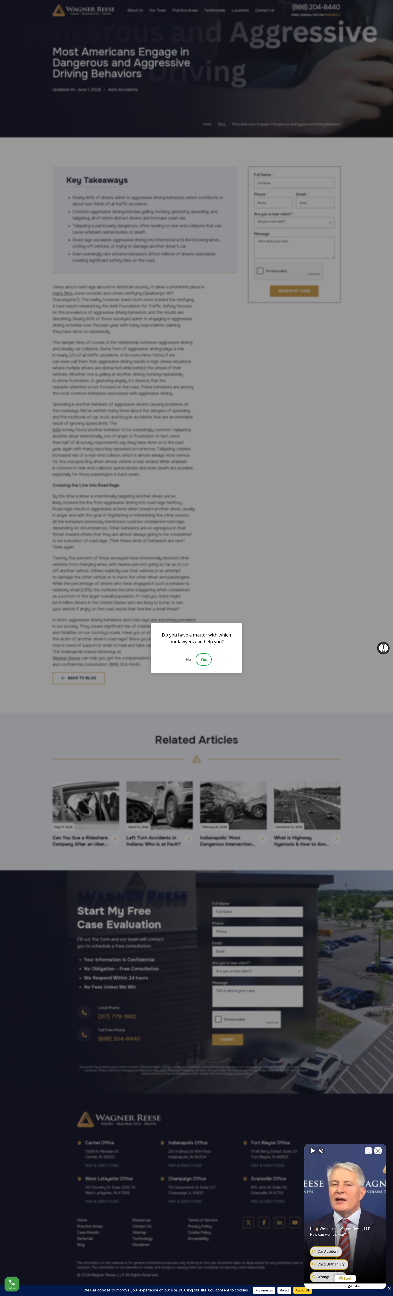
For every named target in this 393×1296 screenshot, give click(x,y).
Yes (204, 659)
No (188, 659)
